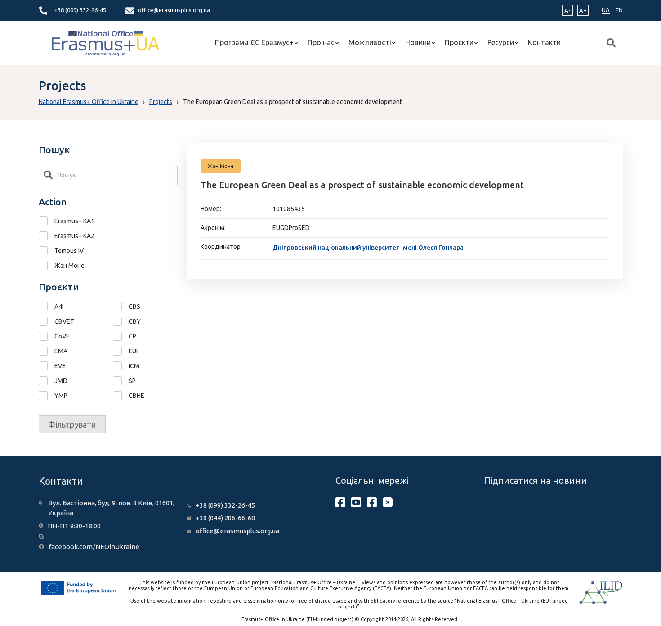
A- (567, 10)
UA (606, 10)
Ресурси (500, 42)
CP (132, 336)
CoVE (62, 336)
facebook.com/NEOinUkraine (94, 546)
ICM (134, 365)
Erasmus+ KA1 (74, 221)
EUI (133, 351)
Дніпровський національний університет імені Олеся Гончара (368, 247)
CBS (134, 306)
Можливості (369, 42)
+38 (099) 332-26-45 (80, 10)
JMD (60, 380)
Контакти (544, 42)
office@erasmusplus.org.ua (174, 10)
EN (619, 10)
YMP (60, 395)
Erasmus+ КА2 (74, 235)
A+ (583, 10)
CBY (135, 321)
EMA (60, 351)
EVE (60, 365)
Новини (418, 42)
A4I (58, 306)
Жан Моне (69, 265)
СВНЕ (136, 395)
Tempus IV (69, 250)
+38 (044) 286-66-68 (225, 518)
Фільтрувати (72, 424)
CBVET (64, 321)
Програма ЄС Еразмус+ (254, 42)
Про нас (321, 42)
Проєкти (459, 42)
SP (132, 380)
